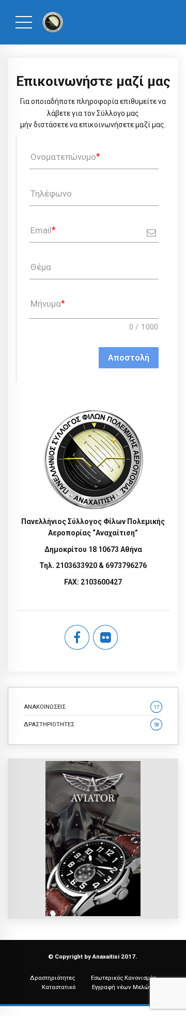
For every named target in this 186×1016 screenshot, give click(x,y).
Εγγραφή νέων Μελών (122, 987)
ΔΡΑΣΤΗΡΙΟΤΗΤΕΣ (91, 724)
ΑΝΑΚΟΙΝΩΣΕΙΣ (91, 706)
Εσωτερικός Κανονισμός (123, 977)
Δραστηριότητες (52, 977)
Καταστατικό (58, 987)
